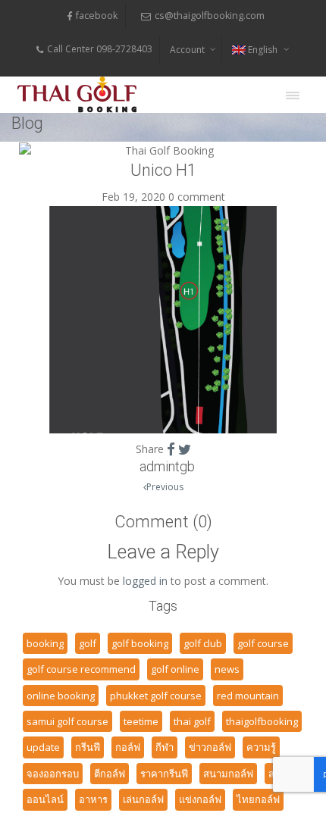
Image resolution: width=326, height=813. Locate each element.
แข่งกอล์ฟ (200, 799)
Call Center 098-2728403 (99, 48)
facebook (97, 15)
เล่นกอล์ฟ (143, 799)
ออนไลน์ (45, 799)
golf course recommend (81, 669)
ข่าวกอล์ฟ (210, 747)
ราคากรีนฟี (164, 773)
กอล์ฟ (127, 747)
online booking (61, 695)
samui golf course (67, 721)
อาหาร (93, 799)
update (43, 747)
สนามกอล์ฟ (228, 773)
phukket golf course (156, 695)
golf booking (139, 643)
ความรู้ (261, 747)
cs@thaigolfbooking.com (210, 15)
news (227, 669)
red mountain (248, 695)
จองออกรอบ (53, 773)
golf (87, 643)
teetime (141, 721)
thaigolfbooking (262, 721)
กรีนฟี (87, 747)
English (262, 49)
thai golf (192, 721)
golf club (202, 643)
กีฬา (164, 747)
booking (45, 643)
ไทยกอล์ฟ (258, 799)
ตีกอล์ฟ (109, 773)
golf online (175, 669)
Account (187, 49)
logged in (145, 581)
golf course (263, 643)
